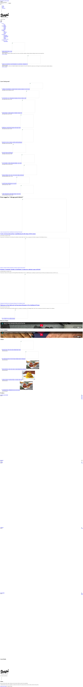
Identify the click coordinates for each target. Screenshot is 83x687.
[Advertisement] (26, 74)
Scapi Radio (5, 35)
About (3, 5)
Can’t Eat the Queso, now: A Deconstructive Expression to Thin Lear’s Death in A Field (14, 97)
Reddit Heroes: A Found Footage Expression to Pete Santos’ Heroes (11, 127)
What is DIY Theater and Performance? (7, 152)
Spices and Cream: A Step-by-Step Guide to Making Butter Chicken (11, 349)
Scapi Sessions (6, 41)
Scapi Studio (5, 40)
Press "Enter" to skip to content (4, 0)
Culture (3, 30)
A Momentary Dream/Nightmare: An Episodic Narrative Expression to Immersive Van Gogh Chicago (16, 88)
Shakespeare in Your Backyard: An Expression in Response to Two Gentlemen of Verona (12, 303)
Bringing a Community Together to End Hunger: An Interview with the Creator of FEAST (12, 267)
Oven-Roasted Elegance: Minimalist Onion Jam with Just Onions (11, 389)
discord (3, 6)
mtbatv (5, 37)
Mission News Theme (3, 686)
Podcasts (3, 34)
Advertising (3, 8)
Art (4, 24)
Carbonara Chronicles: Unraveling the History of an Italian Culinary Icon (12, 379)
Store (3, 7)
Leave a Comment (4, 54)
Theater (5, 28)
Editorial (5, 26)
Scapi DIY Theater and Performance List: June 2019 (9, 183)
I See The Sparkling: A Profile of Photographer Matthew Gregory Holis (12, 162)
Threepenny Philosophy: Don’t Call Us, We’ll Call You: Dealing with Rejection (13, 174)
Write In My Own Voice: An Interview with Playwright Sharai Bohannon (12, 142)
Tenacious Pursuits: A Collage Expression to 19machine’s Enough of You (12, 112)
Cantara (5, 38)
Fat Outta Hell (6, 36)
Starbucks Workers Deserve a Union (7, 51)
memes (5, 33)
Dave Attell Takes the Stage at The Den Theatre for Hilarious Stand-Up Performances (13, 358)
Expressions (3, 29)
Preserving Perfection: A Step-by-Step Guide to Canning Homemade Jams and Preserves (14, 368)
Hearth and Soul (6, 39)
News (3, 23)
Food (4, 31)
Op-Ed (5, 27)
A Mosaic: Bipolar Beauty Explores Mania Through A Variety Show (11, 193)
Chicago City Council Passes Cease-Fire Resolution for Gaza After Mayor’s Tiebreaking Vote (15, 63)
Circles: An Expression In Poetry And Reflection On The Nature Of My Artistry (18, 233)
